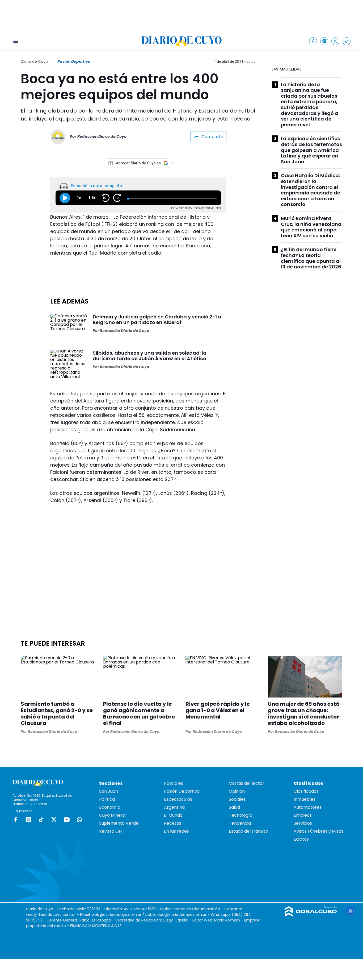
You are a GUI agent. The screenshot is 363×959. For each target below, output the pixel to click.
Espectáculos (178, 799)
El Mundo (173, 815)
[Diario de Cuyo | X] (335, 41)
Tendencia (240, 823)
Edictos (301, 839)
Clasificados (306, 791)
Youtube (67, 819)
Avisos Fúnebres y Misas (318, 831)
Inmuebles (304, 799)
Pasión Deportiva (74, 61)
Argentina (174, 807)
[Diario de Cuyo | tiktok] (347, 41)
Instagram (28, 819)
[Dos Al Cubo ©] (311, 915)
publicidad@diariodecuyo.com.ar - (178, 914)
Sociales (237, 799)
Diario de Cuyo (34, 61)
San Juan (108, 791)
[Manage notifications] (350, 911)
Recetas (172, 823)
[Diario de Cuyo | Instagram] (324, 41)
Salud (234, 807)
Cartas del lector (246, 783)
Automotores (308, 807)
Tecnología (240, 815)
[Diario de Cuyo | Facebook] (313, 41)
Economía (109, 807)
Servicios (303, 823)
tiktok (41, 819)
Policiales (173, 783)
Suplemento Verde (118, 823)
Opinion (237, 791)
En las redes (176, 831)
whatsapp (79, 819)
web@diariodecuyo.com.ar (51, 914)
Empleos (303, 815)
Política (107, 799)
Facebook (15, 819)
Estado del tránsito (248, 831)
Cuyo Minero (112, 815)
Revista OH (110, 831)
